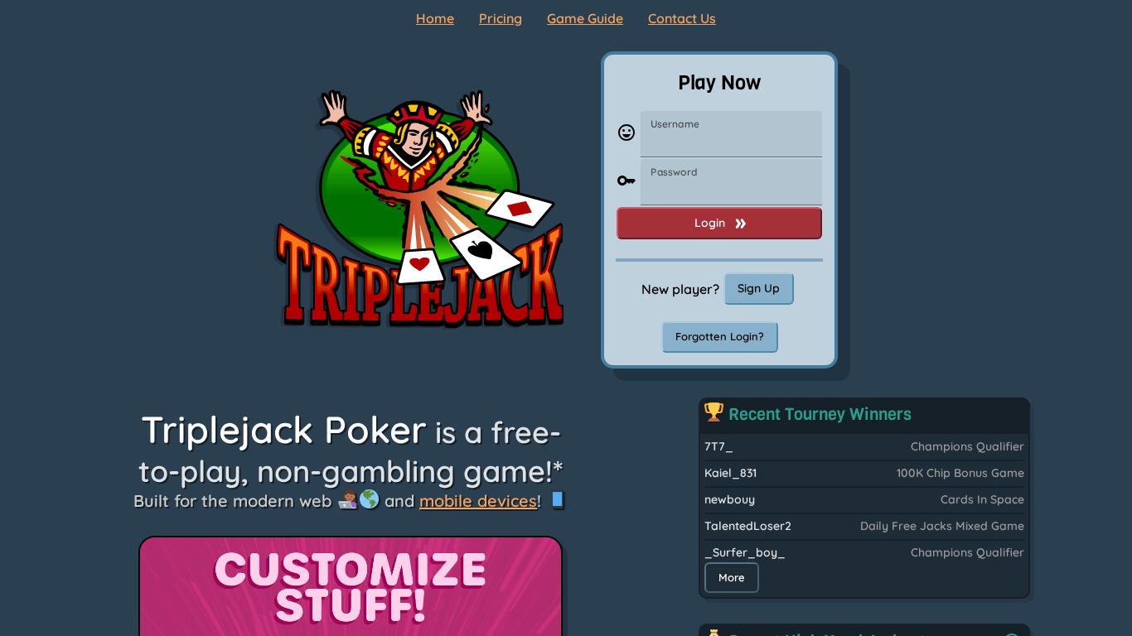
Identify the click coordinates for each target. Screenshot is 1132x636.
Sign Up (759, 288)
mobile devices (478, 500)
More (731, 577)
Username (675, 124)
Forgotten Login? (719, 336)
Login (709, 222)
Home (435, 18)
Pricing (500, 18)
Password (674, 172)
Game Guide (585, 18)
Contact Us (682, 18)
